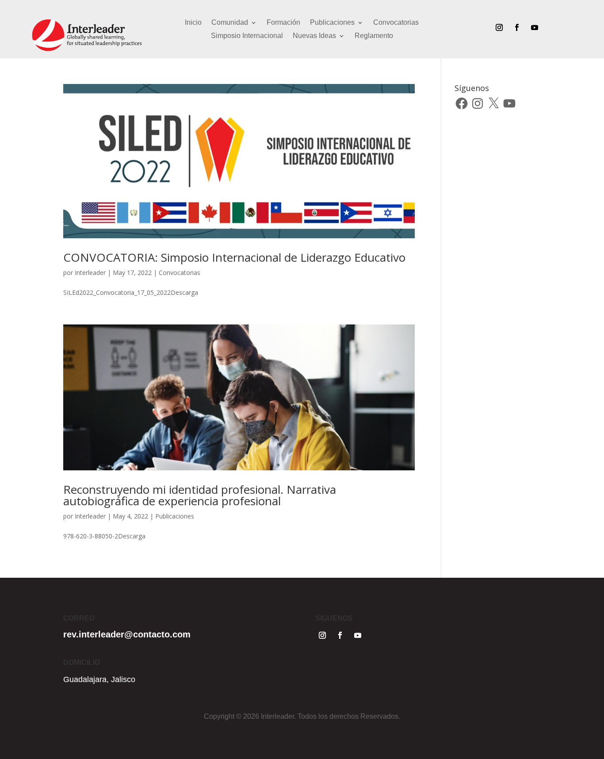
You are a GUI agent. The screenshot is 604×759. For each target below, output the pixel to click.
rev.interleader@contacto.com (127, 634)
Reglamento (374, 36)
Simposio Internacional (247, 36)
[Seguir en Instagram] (499, 27)
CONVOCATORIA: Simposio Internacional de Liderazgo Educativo (234, 257)
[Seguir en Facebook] (517, 27)
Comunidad (229, 22)
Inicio (193, 22)
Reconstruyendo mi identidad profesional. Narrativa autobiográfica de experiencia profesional (199, 495)
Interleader (90, 272)
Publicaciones (332, 22)
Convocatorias (396, 22)
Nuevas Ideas (314, 36)
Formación (283, 22)
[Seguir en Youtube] (535, 27)
